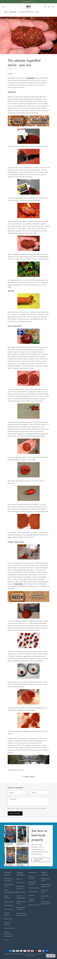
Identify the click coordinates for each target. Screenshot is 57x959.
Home (5, 11)
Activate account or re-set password (8, 934)
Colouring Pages (34, 888)
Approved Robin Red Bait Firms (46, 885)
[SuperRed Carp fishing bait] (28, 120)
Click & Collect (8, 909)
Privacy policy (38, 953)
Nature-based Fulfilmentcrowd (46, 902)
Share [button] (11, 73)
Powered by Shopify (20, 953)
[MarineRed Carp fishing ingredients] (28, 596)
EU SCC (6, 940)
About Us (19, 879)
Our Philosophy (21, 892)
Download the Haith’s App (8, 879)
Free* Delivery (8, 905)
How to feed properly (38, 859)
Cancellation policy (29, 955)
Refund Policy (8, 919)
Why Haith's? (21, 882)
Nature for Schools (34, 905)
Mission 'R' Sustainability (21, 897)
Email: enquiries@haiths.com (11, 891)
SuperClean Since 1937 (20, 887)
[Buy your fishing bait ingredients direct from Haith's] (28, 759)
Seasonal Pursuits (31, 900)
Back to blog (30, 777)
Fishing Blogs (12, 11)
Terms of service (48, 953)
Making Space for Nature (21, 908)
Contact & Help (9, 901)
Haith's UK (11, 953)
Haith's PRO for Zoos (45, 897)
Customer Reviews (7, 914)
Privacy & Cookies (7, 923)
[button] (3, 7)
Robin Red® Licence (44, 891)
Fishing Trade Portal (45, 879)
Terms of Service (9, 928)
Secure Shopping (7, 897)
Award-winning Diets (21, 902)
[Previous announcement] (3, 1)
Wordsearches (33, 891)
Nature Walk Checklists (32, 883)
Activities (32, 895)
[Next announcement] (54, 1)
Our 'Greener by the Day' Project (21, 914)
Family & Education (32, 877)
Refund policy (30, 953)
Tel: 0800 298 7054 (8, 885)
